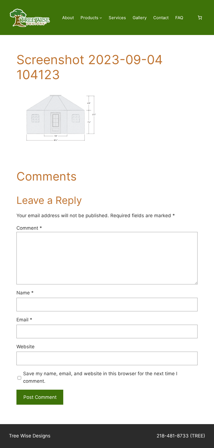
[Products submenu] (100, 17)
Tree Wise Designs (29, 436)
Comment (29, 228)
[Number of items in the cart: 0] (199, 17)
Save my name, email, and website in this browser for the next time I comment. (100, 377)
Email (24, 319)
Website (25, 346)
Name (25, 293)
